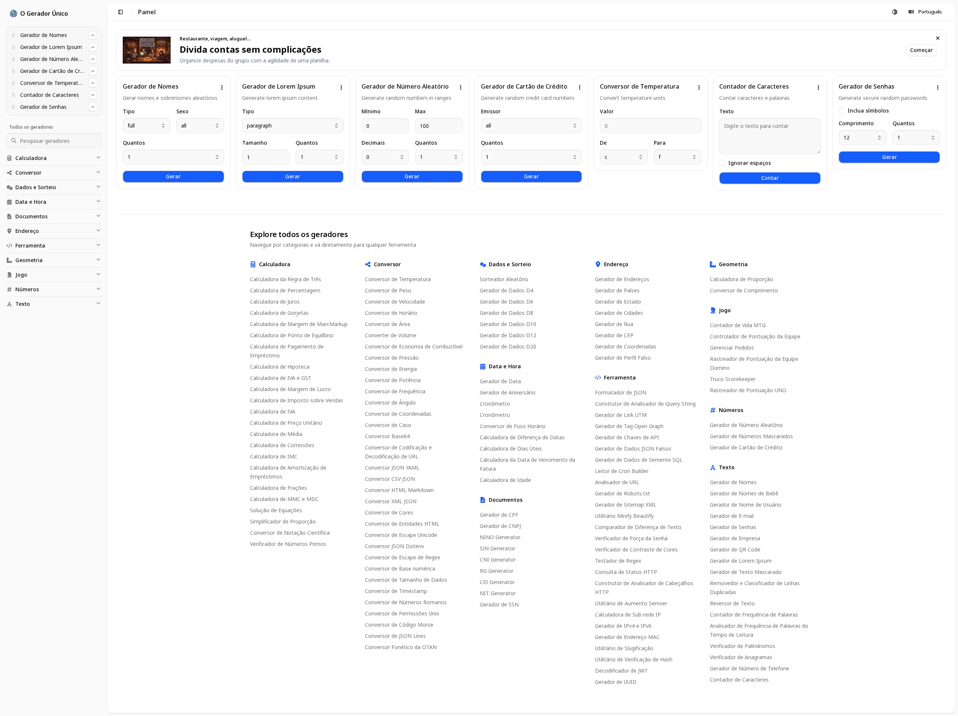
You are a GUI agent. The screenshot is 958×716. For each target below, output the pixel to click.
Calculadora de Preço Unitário (286, 422)
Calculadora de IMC (274, 456)
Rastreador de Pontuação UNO (748, 390)
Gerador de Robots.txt (622, 493)
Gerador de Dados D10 (508, 324)
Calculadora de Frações (278, 487)
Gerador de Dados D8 (506, 312)
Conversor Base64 (387, 436)
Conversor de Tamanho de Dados (406, 579)
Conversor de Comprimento (744, 290)
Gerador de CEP (614, 335)
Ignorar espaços (749, 163)
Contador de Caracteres (739, 679)
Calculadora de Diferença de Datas (522, 437)
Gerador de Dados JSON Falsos (633, 448)
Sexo (182, 111)
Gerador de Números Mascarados (751, 436)
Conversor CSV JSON (390, 478)
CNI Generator (498, 559)
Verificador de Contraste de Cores (636, 549)
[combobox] (146, 125)
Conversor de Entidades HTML (402, 523)
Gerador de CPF (499, 514)
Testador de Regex (618, 560)
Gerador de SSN (499, 604)
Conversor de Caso (388, 424)
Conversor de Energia (391, 368)
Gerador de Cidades (619, 312)
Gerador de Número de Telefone (749, 668)
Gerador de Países (617, 290)
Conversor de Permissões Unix (402, 613)
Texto (726, 111)
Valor (607, 111)
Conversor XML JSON (391, 501)
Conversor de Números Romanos (406, 602)
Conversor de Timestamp (396, 590)
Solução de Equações (276, 510)
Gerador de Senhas (733, 527)
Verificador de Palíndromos (742, 645)
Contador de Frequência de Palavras (754, 614)
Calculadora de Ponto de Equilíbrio (291, 335)
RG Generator (496, 570)
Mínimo (371, 111)
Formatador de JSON (620, 392)
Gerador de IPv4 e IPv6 (623, 625)
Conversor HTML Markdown (399, 490)
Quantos (134, 142)
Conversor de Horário (391, 312)
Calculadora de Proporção (741, 279)
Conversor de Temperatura (398, 279)
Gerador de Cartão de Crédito (746, 447)
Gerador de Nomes (733, 482)
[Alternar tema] (894, 12)
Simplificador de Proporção (283, 521)
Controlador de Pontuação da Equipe (755, 336)
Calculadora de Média (276, 433)
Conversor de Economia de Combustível (414, 346)
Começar (921, 49)
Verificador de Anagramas (741, 657)
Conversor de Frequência (395, 391)
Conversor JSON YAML (392, 467)
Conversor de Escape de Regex (402, 557)
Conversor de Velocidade (395, 301)
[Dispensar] (938, 38)
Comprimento (856, 123)
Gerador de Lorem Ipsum (741, 560)
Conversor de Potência (393, 380)
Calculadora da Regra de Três (285, 279)
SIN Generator (497, 548)
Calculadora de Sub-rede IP (628, 614)
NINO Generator (500, 537)
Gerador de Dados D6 (506, 301)
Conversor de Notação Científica (290, 532)
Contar (770, 177)
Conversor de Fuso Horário (513, 426)
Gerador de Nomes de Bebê (744, 493)
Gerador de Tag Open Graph (629, 426)
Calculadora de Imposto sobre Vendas (296, 400)
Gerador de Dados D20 (508, 346)
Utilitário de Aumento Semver (631, 603)
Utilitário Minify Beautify (624, 515)
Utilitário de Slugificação (624, 648)
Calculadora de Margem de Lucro (290, 389)
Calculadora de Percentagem (285, 290)
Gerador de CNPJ (500, 525)
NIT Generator (498, 593)
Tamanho (254, 142)
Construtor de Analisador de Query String (645, 403)
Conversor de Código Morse (399, 624)
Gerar (173, 176)
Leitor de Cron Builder (622, 470)
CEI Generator (497, 582)
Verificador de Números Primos (288, 543)
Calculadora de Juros (275, 301)
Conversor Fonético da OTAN (401, 647)
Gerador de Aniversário (508, 392)
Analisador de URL (617, 482)
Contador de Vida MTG (738, 325)
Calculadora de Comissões (282, 445)
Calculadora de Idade (505, 479)
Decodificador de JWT (621, 670)
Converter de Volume (391, 335)
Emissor (491, 111)
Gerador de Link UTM (621, 414)
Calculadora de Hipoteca (279, 366)
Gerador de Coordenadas (625, 346)
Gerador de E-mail (732, 515)
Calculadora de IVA (272, 411)
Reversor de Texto (732, 603)
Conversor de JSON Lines (395, 635)
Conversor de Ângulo (390, 402)
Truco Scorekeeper (733, 378)
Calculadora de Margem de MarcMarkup (299, 324)
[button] (13, 35)
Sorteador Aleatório (504, 279)
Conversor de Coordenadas (398, 413)
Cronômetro (495, 403)
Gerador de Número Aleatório (746, 424)
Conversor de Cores (389, 512)
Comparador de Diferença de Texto (638, 527)
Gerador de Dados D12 (508, 335)
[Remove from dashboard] (92, 35)
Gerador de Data (500, 381)
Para (660, 142)
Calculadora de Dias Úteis (511, 448)
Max (420, 111)
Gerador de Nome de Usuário (745, 504)
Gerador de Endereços (622, 279)
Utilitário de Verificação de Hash (633, 659)
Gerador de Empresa (735, 538)
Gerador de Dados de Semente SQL (639, 459)
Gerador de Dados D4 (506, 290)
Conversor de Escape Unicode (401, 534)
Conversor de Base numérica (400, 568)
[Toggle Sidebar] (108, 358)
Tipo (129, 111)
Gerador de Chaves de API (627, 437)
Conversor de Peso (388, 290)
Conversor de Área (387, 324)
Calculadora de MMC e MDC (284, 499)
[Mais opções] (222, 87)
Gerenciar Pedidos (732, 347)
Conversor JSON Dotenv (394, 546)
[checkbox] (722, 163)
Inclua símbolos (868, 110)
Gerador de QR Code (735, 549)
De (603, 142)
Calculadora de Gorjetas (279, 312)
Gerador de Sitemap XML (625, 504)
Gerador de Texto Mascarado (746, 571)
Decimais (373, 142)
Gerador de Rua (614, 324)
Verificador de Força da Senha (631, 538)
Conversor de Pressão (392, 357)
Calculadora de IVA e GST (280, 377)
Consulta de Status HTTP (626, 571)
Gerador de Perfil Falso (623, 357)
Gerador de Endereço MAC (627, 636)
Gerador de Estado (618, 301)
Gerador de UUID (616, 681)
